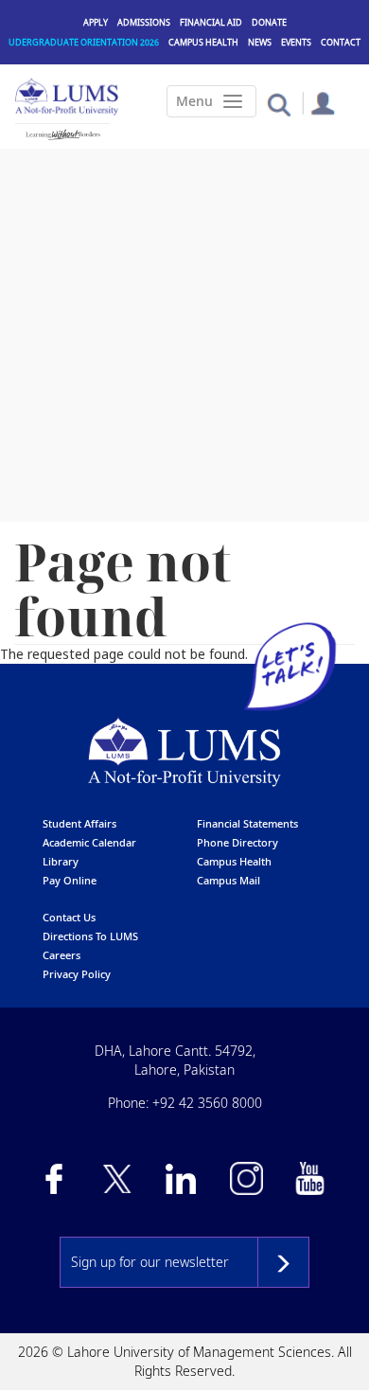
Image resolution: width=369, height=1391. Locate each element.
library (61, 861)
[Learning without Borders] (62, 134)
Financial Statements (247, 823)
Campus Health (203, 42)
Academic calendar (89, 842)
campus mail (228, 880)
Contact (340, 42)
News (260, 42)
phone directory (237, 842)
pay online (70, 880)
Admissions (143, 22)
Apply (95, 22)
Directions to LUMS (90, 936)
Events (296, 42)
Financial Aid (211, 22)
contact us (69, 917)
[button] (278, 103)
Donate (269, 22)
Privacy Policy (77, 974)
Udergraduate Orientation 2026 (84, 42)
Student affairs (79, 823)
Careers (61, 955)
